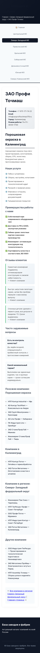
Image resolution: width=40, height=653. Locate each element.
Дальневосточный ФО (20, 66)
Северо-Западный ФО (20, 40)
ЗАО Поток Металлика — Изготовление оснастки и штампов (19, 471)
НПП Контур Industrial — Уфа (20, 401)
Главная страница (15, 600)
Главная (5, 17)
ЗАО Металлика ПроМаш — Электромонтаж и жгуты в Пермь (19, 566)
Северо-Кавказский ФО (20, 79)
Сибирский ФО (20, 60)
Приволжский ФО (20, 47)
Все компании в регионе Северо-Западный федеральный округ (19, 594)
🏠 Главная (20, 27)
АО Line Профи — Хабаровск (20, 419)
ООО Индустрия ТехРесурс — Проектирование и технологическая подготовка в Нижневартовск (19, 553)
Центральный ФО (20, 34)
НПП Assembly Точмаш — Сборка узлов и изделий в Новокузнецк (19, 575)
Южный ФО (20, 72)
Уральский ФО (20, 53)
